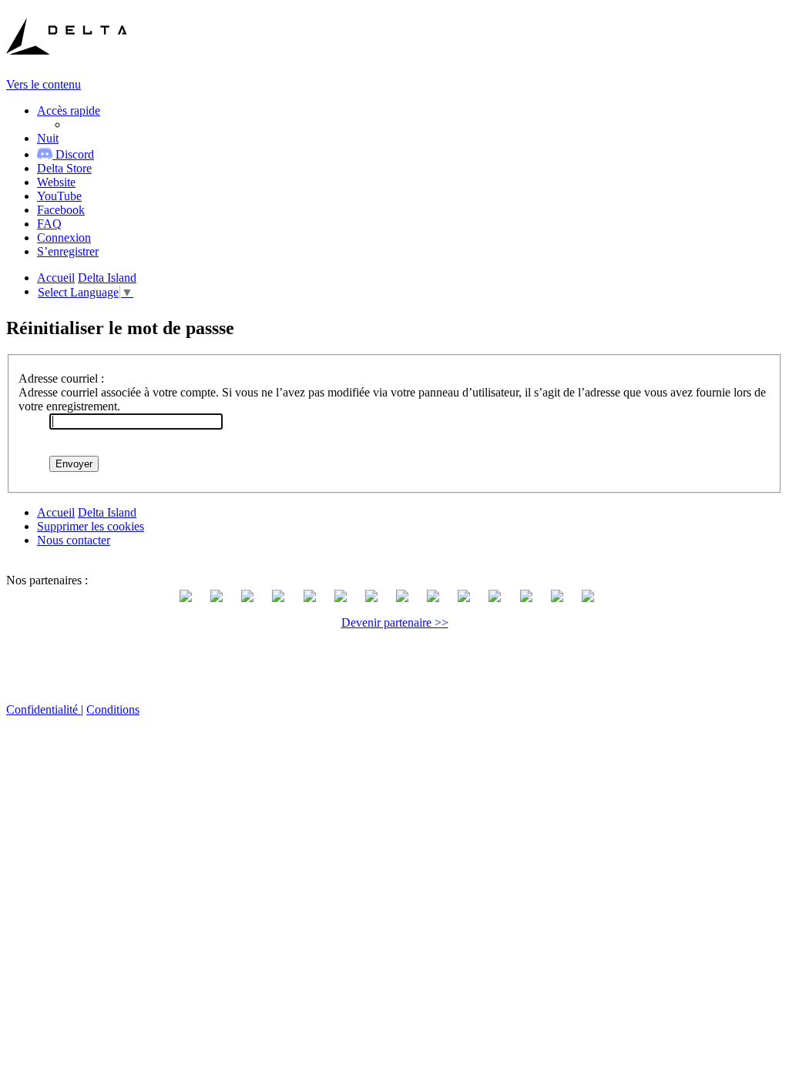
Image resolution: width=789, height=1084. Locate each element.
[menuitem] (64, 168)
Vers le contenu (43, 84)
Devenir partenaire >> (394, 622)
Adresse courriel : (61, 378)
